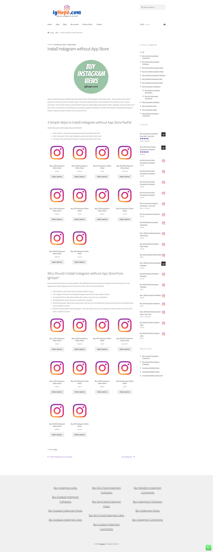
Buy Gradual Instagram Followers (153, 75)
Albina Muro (72, 44)
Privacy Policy (87, 24)
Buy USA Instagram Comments (151, 97)
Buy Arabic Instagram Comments (152, 91)
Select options (57, 177)
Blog (65, 24)
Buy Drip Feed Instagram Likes (152, 68)
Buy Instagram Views (149, 110)
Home (49, 24)
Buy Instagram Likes (149, 106)
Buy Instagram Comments (151, 87)
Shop (57, 24)
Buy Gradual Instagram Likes (152, 79)
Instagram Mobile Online (150, 372)
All (143, 52)
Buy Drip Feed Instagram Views (153, 72)
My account (74, 24)
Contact (99, 24)
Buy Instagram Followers (151, 102)
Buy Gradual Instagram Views (152, 83)
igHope (102, 544)
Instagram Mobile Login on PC (152, 376)
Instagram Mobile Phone (150, 368)
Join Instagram (126, 457)
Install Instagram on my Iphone (61, 457)
